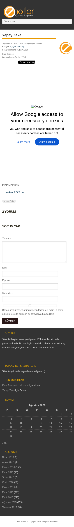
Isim (4, 267)
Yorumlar (6, 238)
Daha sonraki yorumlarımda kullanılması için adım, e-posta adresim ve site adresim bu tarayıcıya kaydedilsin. (32, 312)
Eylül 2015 (7, 497)
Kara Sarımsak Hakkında (15, 385)
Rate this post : (8, 54)
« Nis (5, 443)
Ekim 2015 (7, 492)
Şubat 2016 (8, 477)
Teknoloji (20, 46)
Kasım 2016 (8, 467)
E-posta (6, 280)
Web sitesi (7, 293)
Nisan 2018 (8, 457)
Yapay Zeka (9, 201)
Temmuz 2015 (9, 507)
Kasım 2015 (8, 487)
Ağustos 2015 (9, 502)
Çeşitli (13, 46)
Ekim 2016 (7, 472)
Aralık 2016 (8, 462)
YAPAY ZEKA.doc (15, 192)
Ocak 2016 (7, 482)
